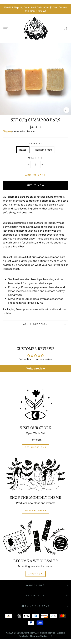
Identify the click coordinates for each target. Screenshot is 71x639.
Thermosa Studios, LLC (41, 636)
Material (35, 143)
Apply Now (35, 574)
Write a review (35, 368)
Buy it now (36, 185)
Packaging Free (43, 149)
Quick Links (35, 585)
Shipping (7, 131)
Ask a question (35, 324)
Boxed (23, 149)
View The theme (36, 510)
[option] (35, 9)
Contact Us (35, 595)
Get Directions (35, 447)
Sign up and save (35, 606)
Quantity (35, 158)
